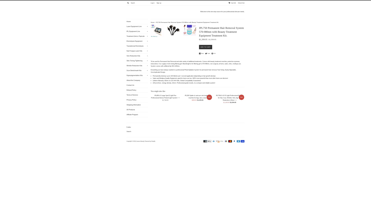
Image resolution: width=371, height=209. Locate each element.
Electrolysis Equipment (137, 41)
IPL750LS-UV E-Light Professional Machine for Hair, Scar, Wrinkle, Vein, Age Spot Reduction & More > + (230, 98)
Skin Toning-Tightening (137, 61)
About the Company (133, 80)
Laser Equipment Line (137, 26)
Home (129, 21)
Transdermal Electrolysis (137, 46)
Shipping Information (134, 105)
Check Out (241, 3)
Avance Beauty (140, 141)
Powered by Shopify (150, 141)
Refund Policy (131, 90)
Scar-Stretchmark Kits (137, 70)
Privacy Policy (131, 100)
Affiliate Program (132, 114)
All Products (131, 109)
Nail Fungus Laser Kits (137, 51)
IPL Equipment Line (137, 31)
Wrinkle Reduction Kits (137, 65)
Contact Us (130, 85)
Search (129, 131)
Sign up (159, 3)
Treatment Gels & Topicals (137, 36)
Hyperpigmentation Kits (137, 75)
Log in (152, 3)
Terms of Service (132, 95)
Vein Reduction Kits (137, 56)
